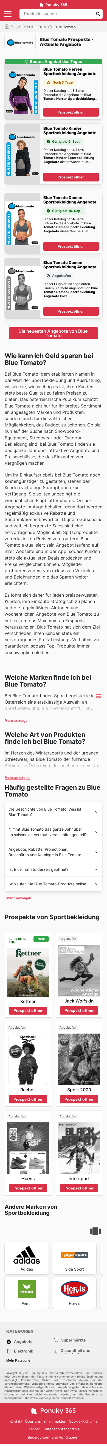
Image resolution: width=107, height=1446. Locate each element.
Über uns (33, 1421)
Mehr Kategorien (19, 1360)
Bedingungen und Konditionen (54, 1437)
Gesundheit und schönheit (75, 1352)
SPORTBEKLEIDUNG (32, 27)
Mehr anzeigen (17, 720)
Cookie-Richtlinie (83, 1421)
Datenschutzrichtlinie (62, 1429)
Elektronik (23, 1351)
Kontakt (16, 1421)
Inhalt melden (54, 1421)
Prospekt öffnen (71, 112)
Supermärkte (73, 1340)
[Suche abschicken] (98, 14)
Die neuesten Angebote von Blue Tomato (53, 333)
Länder (34, 1429)
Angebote (23, 1341)
